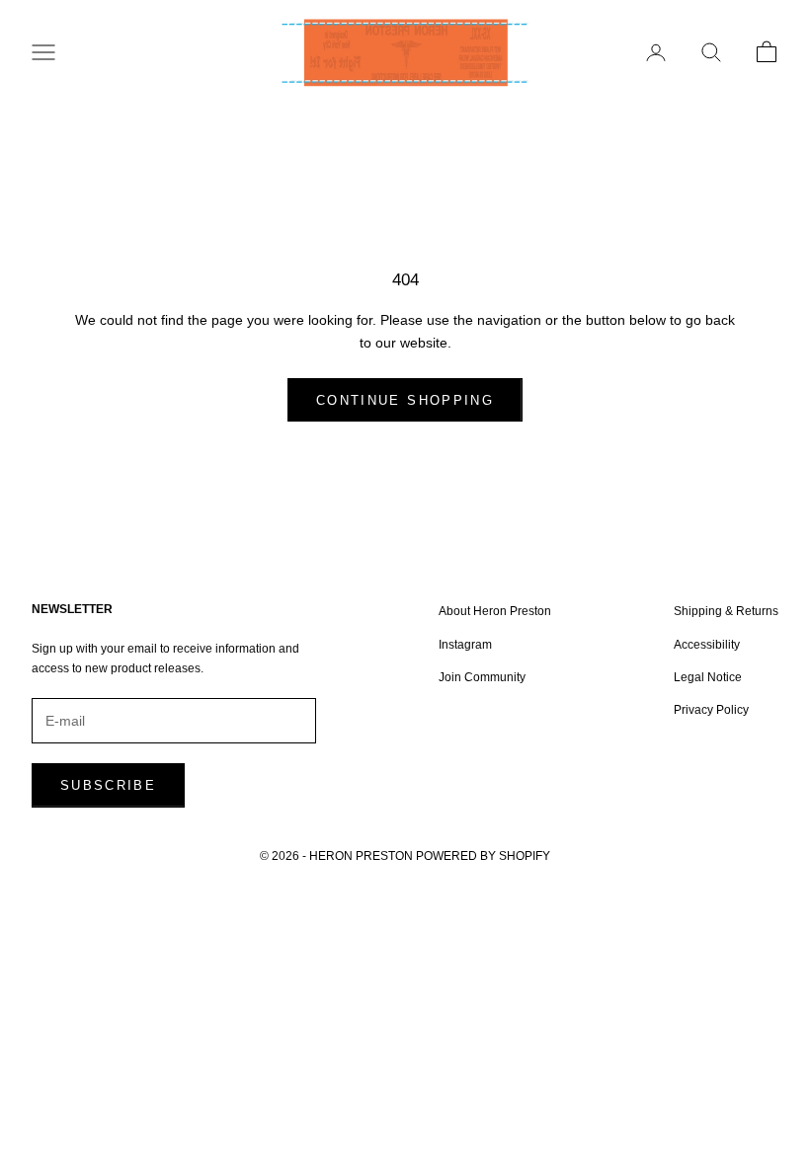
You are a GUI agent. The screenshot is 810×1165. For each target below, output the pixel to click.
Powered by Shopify (483, 856)
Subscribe (108, 785)
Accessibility (707, 645)
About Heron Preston (495, 611)
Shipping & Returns (726, 611)
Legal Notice (708, 677)
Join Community (482, 677)
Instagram (465, 645)
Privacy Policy (711, 710)
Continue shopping (405, 400)
